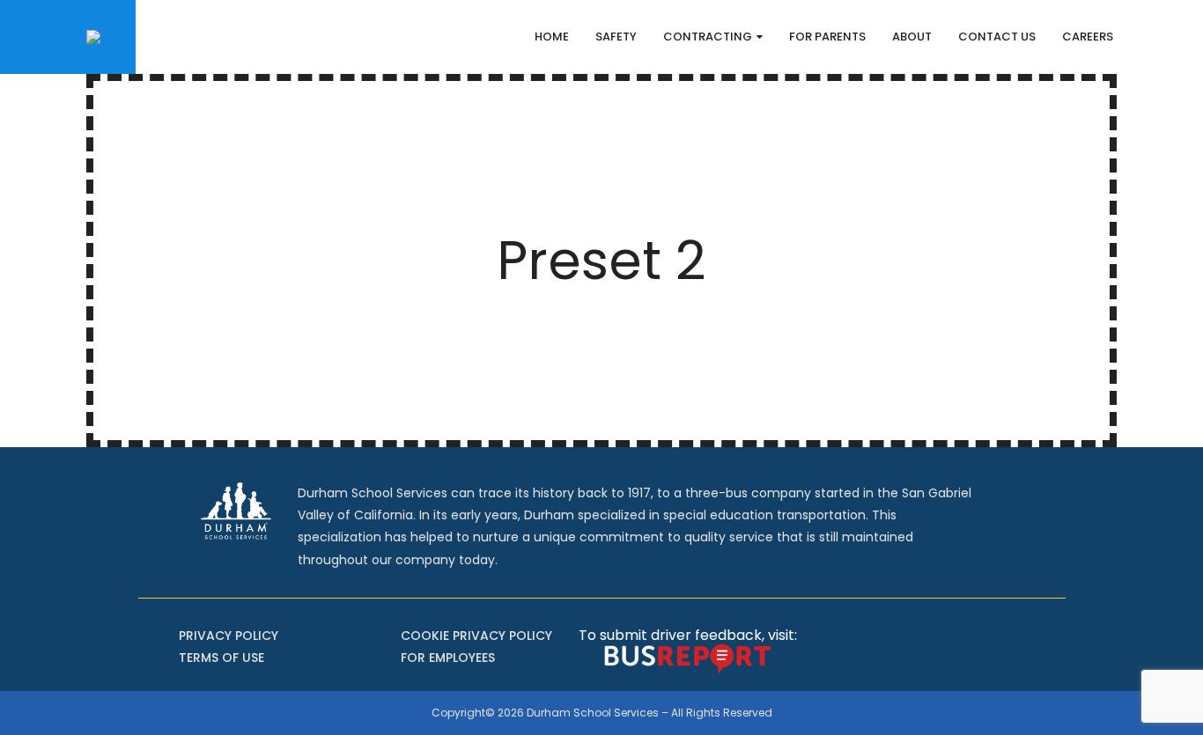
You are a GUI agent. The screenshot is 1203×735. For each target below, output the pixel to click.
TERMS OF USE (221, 657)
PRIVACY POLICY (228, 635)
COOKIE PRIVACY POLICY (476, 635)
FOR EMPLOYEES (448, 657)
